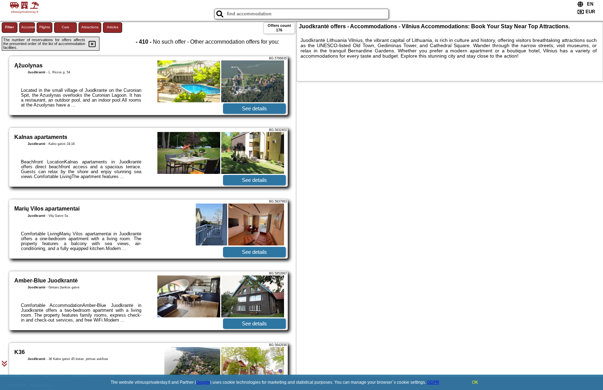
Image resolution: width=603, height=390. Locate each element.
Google (203, 382)
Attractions (89, 27)
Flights (44, 27)
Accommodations (28, 27)
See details (254, 108)
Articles (112, 27)
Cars (65, 27)
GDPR (433, 382)
